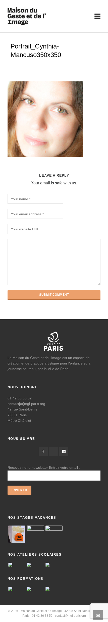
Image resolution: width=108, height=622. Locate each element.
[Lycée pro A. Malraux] (54, 565)
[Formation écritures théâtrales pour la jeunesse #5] (54, 589)
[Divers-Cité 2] (54, 534)
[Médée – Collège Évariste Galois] (16, 565)
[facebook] (43, 451)
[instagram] (53, 451)
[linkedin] (63, 451)
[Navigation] (97, 16)
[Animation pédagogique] (35, 589)
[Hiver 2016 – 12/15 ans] (16, 534)
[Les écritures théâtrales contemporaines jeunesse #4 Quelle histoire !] (16, 589)
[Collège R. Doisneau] (35, 565)
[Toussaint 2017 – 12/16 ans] (35, 534)
